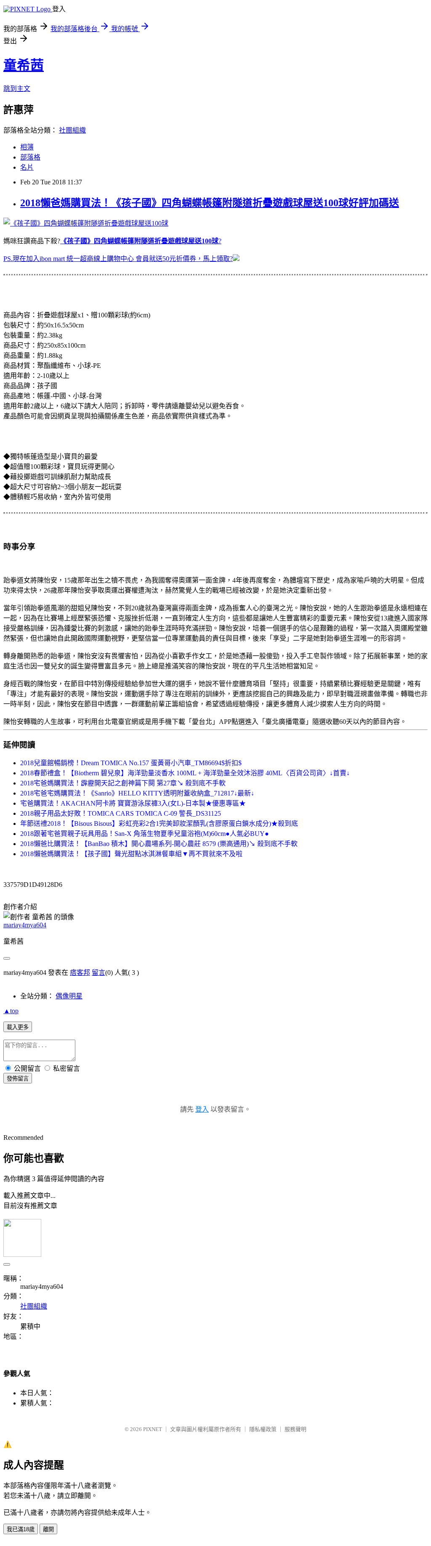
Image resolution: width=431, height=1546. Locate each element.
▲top (11, 1010)
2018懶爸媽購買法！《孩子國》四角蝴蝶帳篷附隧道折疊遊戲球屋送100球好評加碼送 (209, 202)
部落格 (30, 157)
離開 (48, 1529)
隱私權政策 (263, 1429)
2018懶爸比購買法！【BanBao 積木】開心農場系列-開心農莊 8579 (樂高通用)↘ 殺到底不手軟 (159, 843)
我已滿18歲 (21, 1529)
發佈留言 (18, 1078)
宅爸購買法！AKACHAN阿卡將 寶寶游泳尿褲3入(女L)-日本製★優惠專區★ (133, 803)
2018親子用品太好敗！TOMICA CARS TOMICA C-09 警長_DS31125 (120, 813)
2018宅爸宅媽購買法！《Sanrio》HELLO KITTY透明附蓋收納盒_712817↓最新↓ (137, 793)
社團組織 (72, 130)
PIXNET (152, 1429)
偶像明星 (69, 996)
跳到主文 (16, 88)
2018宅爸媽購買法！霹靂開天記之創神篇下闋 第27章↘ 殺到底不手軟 (123, 783)
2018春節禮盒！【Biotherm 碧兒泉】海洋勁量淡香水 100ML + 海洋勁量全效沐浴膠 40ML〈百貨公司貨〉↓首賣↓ (185, 773)
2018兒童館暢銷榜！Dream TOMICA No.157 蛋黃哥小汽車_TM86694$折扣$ (131, 762)
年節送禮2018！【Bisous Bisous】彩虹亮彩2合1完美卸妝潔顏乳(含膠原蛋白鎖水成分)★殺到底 (159, 823)
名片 (27, 167)
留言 (98, 972)
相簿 (27, 147)
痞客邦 (80, 972)
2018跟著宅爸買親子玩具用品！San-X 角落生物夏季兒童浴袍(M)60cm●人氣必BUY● (144, 833)
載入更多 (18, 1027)
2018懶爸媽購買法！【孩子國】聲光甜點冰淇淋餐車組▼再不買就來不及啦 (131, 853)
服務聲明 (295, 1429)
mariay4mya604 (24, 925)
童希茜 (23, 65)
